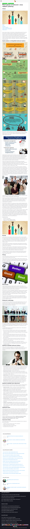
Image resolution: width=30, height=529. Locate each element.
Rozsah (3, 24)
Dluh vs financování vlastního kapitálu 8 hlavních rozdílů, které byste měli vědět (13, 453)
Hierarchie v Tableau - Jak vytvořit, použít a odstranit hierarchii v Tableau (16, 443)
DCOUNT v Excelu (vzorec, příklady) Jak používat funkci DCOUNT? (12, 461)
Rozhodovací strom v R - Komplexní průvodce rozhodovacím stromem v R (12, 464)
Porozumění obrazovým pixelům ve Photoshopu (8, 497)
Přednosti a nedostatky (5, 27)
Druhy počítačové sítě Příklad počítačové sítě (8, 510)
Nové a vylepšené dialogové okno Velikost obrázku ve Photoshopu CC (11, 499)
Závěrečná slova (4, 29)
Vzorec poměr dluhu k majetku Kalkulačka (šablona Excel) (10, 462)
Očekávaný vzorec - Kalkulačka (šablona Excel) (13, 483)
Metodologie (3, 26)
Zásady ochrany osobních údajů (23, 527)
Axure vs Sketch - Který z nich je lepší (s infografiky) (9, 517)
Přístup (3, 25)
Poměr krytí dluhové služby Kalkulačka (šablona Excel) (10, 459)
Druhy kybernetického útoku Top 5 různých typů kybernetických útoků (11, 507)
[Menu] (1, 1)
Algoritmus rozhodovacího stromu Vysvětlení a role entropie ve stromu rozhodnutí (14, 470)
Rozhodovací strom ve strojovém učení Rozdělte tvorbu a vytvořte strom (12, 456)
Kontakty (17, 527)
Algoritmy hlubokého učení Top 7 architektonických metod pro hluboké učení (13, 465)
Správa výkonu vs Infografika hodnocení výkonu (8, 10)
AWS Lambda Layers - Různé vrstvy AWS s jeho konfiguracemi (10, 523)
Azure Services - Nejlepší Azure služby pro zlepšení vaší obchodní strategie (12, 520)
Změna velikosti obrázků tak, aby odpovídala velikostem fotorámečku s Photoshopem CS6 (14, 496)
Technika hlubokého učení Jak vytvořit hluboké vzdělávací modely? (12, 473)
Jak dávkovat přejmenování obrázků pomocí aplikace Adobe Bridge (10, 494)
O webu (15, 527)
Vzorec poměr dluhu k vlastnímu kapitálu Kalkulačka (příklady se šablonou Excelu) (14, 467)
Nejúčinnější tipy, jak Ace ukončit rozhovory (13, 479)
